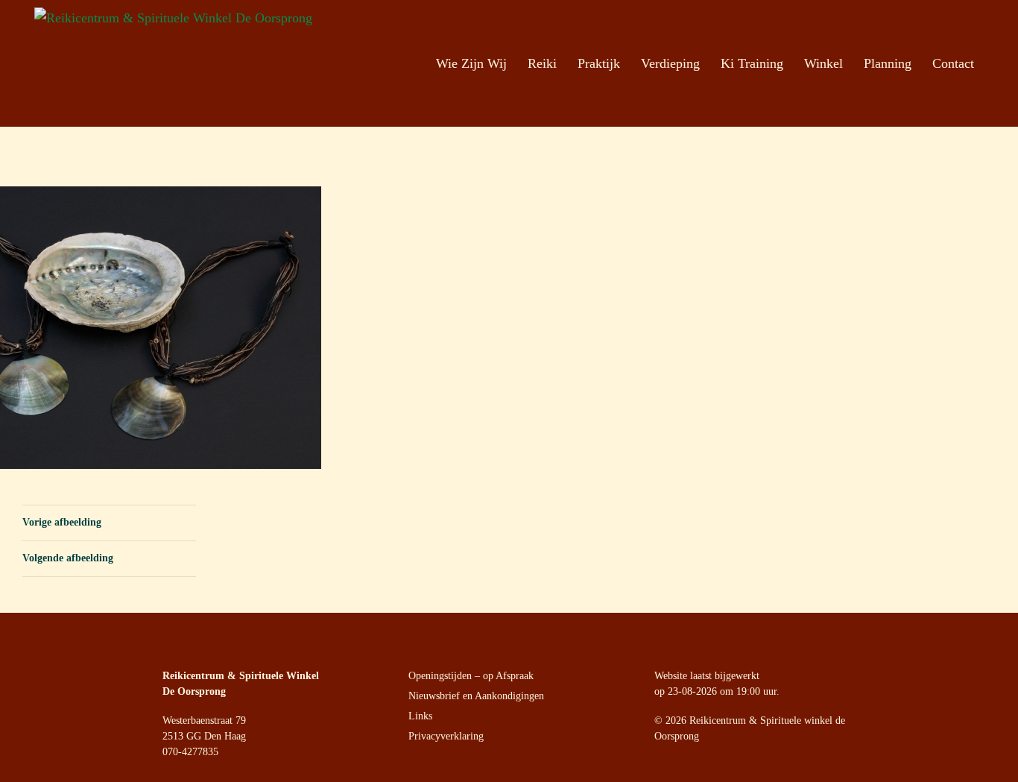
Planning (887, 63)
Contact (953, 63)
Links (420, 716)
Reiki (542, 63)
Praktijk (599, 63)
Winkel (823, 63)
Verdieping (670, 63)
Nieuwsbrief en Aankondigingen (476, 695)
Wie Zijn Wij (471, 63)
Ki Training (752, 63)
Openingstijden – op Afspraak (471, 675)
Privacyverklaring (446, 736)
